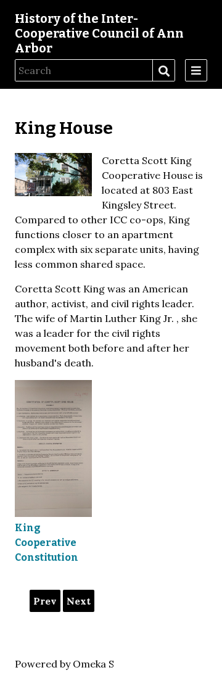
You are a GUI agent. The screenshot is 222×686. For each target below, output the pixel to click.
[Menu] (196, 70)
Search (163, 71)
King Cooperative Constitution (46, 542)
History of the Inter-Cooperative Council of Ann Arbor (99, 33)
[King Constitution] (53, 448)
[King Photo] (53, 174)
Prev (45, 601)
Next (79, 601)
